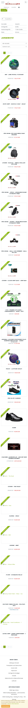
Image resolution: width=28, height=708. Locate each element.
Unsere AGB (14, 668)
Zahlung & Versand (14, 663)
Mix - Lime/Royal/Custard (14, 74)
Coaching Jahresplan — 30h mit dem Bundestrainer (14, 457)
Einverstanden (5, 706)
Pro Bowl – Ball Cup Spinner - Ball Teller (14, 251)
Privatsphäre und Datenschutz (14, 665)
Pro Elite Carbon (14, 398)
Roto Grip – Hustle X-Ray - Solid (14, 104)
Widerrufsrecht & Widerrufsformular (14, 678)
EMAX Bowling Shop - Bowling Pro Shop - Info (14, 697)
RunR (14, 427)
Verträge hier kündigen (14, 673)
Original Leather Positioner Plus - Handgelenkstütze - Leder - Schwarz (14, 341)
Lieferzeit (14, 681)
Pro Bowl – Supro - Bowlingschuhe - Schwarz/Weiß (14, 222)
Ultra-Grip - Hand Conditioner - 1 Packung (14, 634)
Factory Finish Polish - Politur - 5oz (14, 604)
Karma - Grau (14, 516)
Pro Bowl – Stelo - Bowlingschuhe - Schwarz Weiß (14, 193)
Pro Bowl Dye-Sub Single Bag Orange (14, 134)
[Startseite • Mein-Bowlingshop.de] (12, 3)
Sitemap (14, 699)
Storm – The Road (14, 486)
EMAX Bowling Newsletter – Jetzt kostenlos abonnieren (14, 693)
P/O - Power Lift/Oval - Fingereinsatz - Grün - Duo (14, 310)
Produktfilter (8, 19)
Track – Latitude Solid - (14, 368)
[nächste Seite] (11, 53)
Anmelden (14, 7)
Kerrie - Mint (14, 545)
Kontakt (14, 675)
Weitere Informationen (13, 703)
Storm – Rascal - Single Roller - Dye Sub (14, 163)
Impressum (14, 670)
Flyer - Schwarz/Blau (14, 574)
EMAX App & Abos (14, 690)
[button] (3, 2)
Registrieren (6, 7)
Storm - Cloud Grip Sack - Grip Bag (14, 280)
